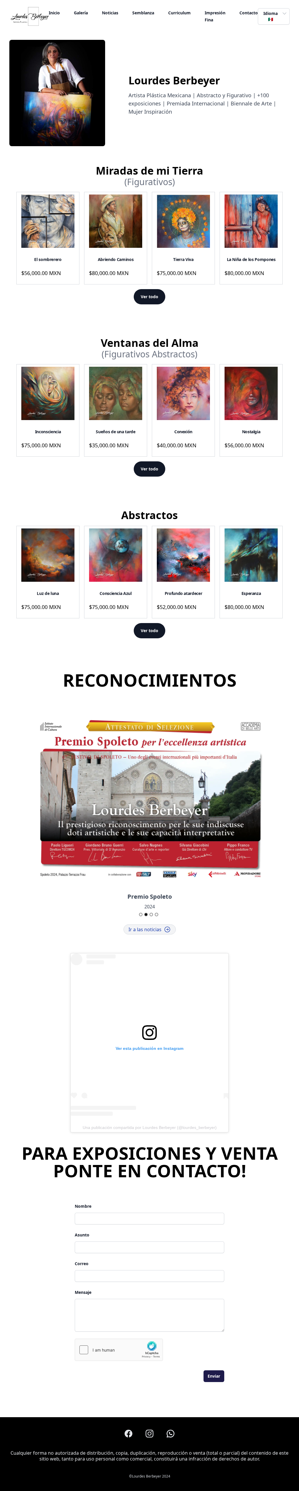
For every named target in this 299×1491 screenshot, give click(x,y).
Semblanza (143, 13)
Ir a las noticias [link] (144, 929)
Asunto (82, 1235)
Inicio (54, 13)
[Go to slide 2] (146, 914)
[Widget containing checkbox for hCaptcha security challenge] (119, 1350)
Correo (81, 1263)
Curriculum (179, 13)
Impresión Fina (215, 16)
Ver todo (149, 296)
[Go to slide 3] (151, 914)
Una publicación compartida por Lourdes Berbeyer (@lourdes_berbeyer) (150, 1127)
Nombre (83, 1206)
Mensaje (83, 1292)
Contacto (248, 13)
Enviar (214, 1376)
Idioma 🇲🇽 (270, 16)
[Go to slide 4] (156, 914)
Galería (81, 13)
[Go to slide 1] (140, 914)
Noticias (110, 13)
